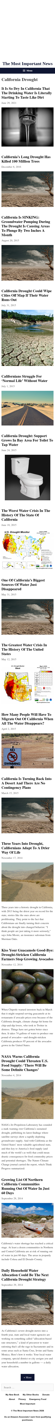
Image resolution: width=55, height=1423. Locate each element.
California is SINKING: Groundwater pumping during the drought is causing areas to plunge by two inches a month (25, 226)
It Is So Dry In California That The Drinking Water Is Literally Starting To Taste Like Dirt (26, 93)
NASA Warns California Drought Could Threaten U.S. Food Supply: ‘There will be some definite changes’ (24, 1063)
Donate (46, 1394)
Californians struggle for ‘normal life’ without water (24, 378)
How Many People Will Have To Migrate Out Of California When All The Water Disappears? (27, 719)
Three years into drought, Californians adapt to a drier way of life (25, 848)
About (12, 1399)
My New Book (12, 1394)
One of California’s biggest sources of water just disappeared (23, 584)
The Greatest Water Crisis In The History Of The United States (24, 649)
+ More (28, 1377)
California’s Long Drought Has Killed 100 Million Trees (26, 159)
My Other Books (31, 1394)
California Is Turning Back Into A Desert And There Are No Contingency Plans (26, 783)
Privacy (22, 1399)
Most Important (27, 1404)
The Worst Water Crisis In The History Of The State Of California (25, 515)
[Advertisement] (27, 30)
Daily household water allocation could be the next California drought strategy (25, 1275)
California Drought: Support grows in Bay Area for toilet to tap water (27, 440)
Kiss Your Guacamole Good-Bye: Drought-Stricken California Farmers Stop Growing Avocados (27, 954)
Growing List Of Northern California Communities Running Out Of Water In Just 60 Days (25, 1186)
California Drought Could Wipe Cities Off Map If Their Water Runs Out (26, 295)
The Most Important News (27, 63)
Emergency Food (37, 1399)
